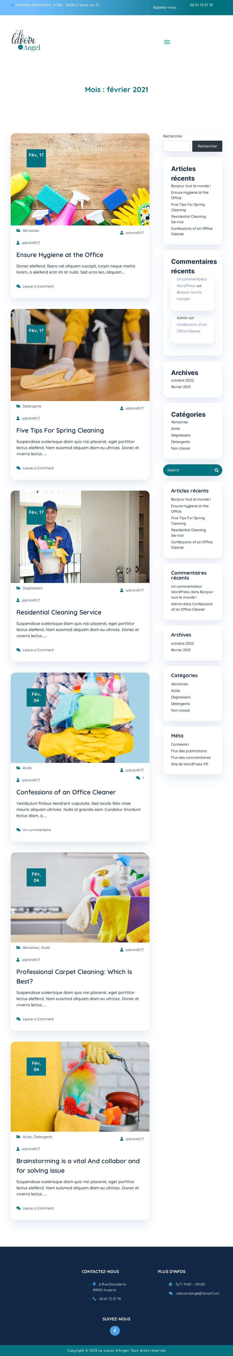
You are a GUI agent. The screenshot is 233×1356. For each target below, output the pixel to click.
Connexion (180, 744)
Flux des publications (189, 751)
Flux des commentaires (191, 757)
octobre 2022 (182, 380)
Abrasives (31, 230)
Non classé (180, 448)
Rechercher (172, 136)
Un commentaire (37, 829)
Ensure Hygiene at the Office (59, 255)
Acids (27, 768)
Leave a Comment (38, 286)
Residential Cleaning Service (58, 612)
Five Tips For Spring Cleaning (60, 430)
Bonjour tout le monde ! (191, 186)
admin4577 (135, 232)
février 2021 (181, 386)
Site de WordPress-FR (189, 764)
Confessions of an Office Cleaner (66, 792)
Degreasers (33, 588)
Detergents (32, 406)
